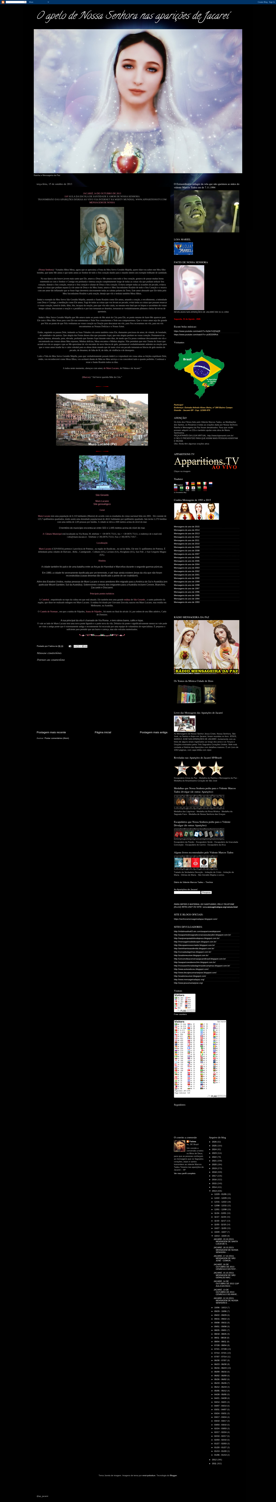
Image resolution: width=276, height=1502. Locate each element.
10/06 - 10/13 (220, 1308)
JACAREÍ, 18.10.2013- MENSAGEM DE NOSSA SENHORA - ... (226, 1249)
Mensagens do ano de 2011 (186, 540)
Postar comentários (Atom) (57, 738)
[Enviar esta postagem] (70, 646)
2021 (214, 1161)
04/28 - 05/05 (220, 1394)
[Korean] (194, 490)
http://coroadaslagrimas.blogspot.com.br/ (192, 952)
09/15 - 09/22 (220, 1319)
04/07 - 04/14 (220, 1406)
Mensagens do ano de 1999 (187, 582)
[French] (188, 485)
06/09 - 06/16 (220, 1372)
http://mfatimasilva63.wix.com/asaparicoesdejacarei (197, 931)
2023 (214, 1153)
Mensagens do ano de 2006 (187, 557)
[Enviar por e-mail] (75, 646)
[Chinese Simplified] (206, 490)
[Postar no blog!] (77, 646)
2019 (214, 1168)
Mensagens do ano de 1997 (187, 588)
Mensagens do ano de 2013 (187, 533)
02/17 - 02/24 (220, 1432)
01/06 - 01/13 (220, 1455)
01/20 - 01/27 (220, 1447)
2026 (214, 1142)
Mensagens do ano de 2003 (187, 568)
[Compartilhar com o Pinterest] (86, 646)
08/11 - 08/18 (220, 1338)
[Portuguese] (182, 490)
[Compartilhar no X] (80, 646)
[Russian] (176, 490)
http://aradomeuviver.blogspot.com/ (190, 976)
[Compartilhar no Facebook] (83, 646)
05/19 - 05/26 (220, 1383)
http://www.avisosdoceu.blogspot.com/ (191, 969)
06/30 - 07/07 (220, 1360)
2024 (214, 1149)
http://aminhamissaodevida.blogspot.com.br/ (194, 948)
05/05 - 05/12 (220, 1391)
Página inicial (103, 732)
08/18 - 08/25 (220, 1334)
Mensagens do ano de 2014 (187, 530)
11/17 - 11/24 (220, 1217)
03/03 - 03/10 (220, 1425)
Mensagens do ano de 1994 (187, 599)
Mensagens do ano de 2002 (187, 571)
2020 (214, 1164)
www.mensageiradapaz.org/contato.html (220, 907)
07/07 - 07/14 (220, 1357)
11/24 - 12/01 (220, 1213)
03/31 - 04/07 (220, 1409)
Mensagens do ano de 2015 (187, 527)
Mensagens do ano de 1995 (187, 595)
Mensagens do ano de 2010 (187, 544)
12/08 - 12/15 (220, 1206)
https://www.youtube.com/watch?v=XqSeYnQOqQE (197, 331)
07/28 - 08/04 (220, 1345)
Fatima (192, 1141)
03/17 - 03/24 (220, 1417)
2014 (214, 1187)
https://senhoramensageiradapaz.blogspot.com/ (195, 919)
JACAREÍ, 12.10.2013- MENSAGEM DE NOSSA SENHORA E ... (226, 1300)
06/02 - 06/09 (220, 1376)
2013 (214, 1191)
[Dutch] (211, 485)
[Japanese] (188, 490)
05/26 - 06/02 (220, 1379)
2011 (214, 1464)
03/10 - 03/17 (220, 1421)
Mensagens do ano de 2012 (187, 537)
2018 (214, 1172)
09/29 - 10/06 (220, 1311)
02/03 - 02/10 (220, 1440)
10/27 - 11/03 (220, 1228)
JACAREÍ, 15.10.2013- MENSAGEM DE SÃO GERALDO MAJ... (224, 1275)
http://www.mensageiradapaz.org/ (189, 979)
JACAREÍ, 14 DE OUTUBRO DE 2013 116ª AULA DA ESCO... (226, 1283)
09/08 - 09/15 (220, 1323)
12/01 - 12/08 (220, 1209)
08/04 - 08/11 (220, 1342)
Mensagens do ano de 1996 (187, 592)
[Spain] (199, 485)
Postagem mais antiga (153, 732)
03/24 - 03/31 (220, 1413)
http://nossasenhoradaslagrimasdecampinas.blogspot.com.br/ (202, 966)
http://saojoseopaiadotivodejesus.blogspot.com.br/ (197, 938)
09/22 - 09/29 (220, 1315)
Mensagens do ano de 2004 (187, 564)
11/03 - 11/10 (220, 1224)
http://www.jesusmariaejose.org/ (188, 983)
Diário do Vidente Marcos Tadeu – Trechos (193, 882)
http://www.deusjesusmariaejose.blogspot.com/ (195, 973)
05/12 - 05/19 (220, 1387)
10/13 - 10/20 (220, 1236)
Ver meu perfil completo (184, 1173)
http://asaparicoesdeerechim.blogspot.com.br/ (195, 962)
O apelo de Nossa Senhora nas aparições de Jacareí (132, 16)
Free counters (180, 1014)
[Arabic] (200, 490)
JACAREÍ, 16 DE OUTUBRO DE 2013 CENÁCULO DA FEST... (225, 1266)
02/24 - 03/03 (220, 1428)
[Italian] (205, 485)
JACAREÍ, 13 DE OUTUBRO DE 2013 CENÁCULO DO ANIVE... (226, 1292)
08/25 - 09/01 (220, 1330)
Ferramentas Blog (181, 492)
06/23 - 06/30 (220, 1364)
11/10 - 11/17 (220, 1221)
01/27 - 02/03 (220, 1444)
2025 (214, 1146)
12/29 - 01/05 (220, 1194)
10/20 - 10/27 (220, 1232)
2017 (214, 1176)
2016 (214, 1180)
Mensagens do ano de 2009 (187, 547)
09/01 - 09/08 (220, 1326)
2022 (214, 1157)
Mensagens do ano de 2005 (187, 561)
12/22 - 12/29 (220, 1198)
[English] (179, 485)
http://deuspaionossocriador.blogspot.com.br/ (194, 945)
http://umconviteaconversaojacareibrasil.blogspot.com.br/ (200, 959)
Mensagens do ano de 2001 (187, 575)
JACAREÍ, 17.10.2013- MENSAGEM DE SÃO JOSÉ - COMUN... (224, 1258)
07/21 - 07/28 (220, 1349)
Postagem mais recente (51, 732)
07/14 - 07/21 (220, 1353)
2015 (214, 1183)
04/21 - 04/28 (220, 1398)
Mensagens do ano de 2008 (187, 551)
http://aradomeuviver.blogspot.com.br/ (191, 955)
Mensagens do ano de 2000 (187, 578)
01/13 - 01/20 (220, 1451)
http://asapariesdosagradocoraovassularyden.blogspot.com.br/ (202, 935)
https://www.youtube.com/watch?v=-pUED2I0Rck (196, 335)
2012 (214, 1460)
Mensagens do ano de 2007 (187, 554)
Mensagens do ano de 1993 (187, 602)
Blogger (173, 1475)
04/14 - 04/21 (220, 1402)
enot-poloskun (148, 1475)
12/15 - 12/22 (220, 1202)
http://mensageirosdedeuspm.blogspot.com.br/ (195, 942)
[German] (194, 485)
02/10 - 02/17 (220, 1436)
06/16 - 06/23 (220, 1368)
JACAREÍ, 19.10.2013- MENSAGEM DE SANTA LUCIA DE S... (226, 1241)
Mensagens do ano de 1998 (187, 585)
